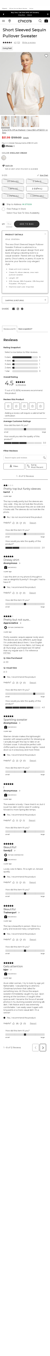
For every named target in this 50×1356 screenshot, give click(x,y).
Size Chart (44, 175)
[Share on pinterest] (22, 309)
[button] (46, 20)
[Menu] (3, 21)
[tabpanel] (25, 692)
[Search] (40, 20)
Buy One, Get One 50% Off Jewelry (25, 12)
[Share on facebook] (14, 309)
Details (26, 138)
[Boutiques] (9, 20)
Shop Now (21, 15)
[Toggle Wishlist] (46, 55)
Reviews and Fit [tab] (10, 329)
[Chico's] (25, 21)
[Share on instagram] (18, 309)
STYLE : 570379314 (12, 239)
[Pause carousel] (47, 14)
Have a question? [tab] (25, 329)
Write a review (29, 42)
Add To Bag (27, 224)
